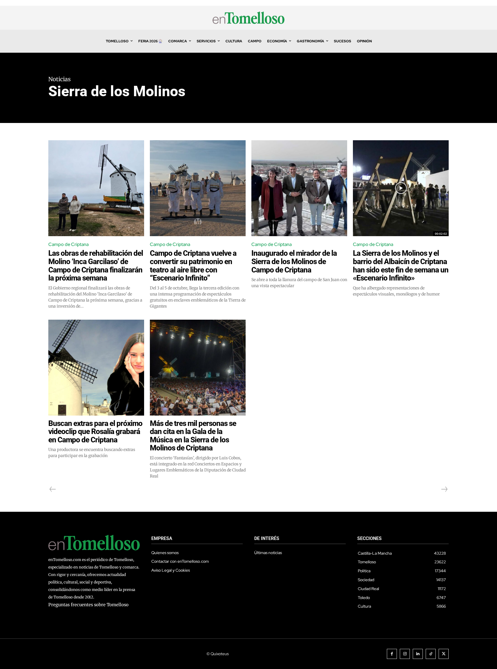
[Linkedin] (418, 654)
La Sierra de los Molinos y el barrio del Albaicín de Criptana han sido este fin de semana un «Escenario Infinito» (400, 265)
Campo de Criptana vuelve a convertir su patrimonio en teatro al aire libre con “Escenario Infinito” (193, 265)
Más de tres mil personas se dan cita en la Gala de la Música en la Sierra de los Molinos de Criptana (193, 435)
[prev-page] (52, 489)
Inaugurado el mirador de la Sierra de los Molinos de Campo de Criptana (294, 261)
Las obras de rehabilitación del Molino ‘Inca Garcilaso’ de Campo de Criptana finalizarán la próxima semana (95, 265)
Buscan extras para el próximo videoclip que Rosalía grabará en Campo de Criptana (95, 431)
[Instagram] (405, 654)
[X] (444, 654)
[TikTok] (431, 654)
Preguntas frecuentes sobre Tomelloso (88, 604)
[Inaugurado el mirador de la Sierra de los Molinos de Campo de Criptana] (299, 188)
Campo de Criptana (68, 244)
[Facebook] (392, 654)
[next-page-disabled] (444, 489)
